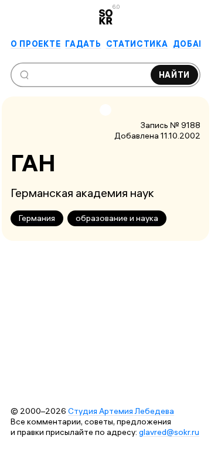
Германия (37, 218)
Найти (174, 75)
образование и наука (117, 218)
